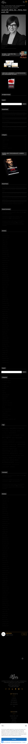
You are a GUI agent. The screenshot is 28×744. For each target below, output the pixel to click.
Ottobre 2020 (5, 307)
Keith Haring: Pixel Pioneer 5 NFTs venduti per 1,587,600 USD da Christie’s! (14, 120)
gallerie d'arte (14, 453)
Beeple (13, 437)
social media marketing (6, 464)
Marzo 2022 (4, 272)
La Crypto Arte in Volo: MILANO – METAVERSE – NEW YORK (13, 116)
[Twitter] (22, 689)
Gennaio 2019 (5, 340)
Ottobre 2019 (5, 327)
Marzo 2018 (4, 356)
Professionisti (5, 417)
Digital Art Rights (13, 448)
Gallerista (20, 453)
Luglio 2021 (4, 289)
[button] (26, 725)
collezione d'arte (21, 444)
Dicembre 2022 (5, 254)
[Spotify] (15, 689)
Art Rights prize (5, 386)
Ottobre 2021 (5, 282)
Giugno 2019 (5, 332)
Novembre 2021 (5, 280)
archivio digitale (13, 430)
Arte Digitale (16, 435)
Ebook (3, 407)
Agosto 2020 (5, 311)
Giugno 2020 (5, 315)
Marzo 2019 (4, 336)
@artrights (9, 633)
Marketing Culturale (6, 409)
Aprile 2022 (4, 270)
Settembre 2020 (5, 309)
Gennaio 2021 (5, 301)
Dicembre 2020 (5, 303)
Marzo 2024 (4, 233)
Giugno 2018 (5, 350)
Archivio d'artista (5, 430)
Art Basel (18, 430)
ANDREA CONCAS (16, 428)
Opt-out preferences (6, 742)
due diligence (14, 451)
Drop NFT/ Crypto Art (7, 405)
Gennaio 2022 (5, 276)
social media (17, 462)
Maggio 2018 (5, 352)
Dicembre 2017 (5, 362)
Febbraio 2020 (5, 323)
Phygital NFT (5, 413)
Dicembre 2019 (5, 325)
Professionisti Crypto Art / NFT (9, 419)
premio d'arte (14, 460)
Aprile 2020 (4, 319)
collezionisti (12, 446)
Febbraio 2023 (5, 250)
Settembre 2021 (5, 285)
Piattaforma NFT (13, 457)
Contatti (24, 742)
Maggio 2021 (5, 293)
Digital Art (4, 398)
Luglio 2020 (4, 313)
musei (22, 455)
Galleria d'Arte (5, 453)
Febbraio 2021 (5, 299)
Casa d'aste (4, 439)
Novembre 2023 (5, 235)
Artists (3, 390)
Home (2, 5)
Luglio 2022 (4, 264)
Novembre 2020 (5, 305)
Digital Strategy (6, 451)
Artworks (4, 392)
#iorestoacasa (5, 428)
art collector (5, 433)
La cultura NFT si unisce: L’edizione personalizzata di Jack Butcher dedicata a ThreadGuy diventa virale (13, 128)
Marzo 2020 (4, 321)
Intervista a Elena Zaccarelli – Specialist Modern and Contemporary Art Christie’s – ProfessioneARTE (13, 6)
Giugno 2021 (5, 291)
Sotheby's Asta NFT (5, 466)
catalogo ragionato (11, 439)
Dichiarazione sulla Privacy (16, 742)
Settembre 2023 (5, 238)
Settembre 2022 (5, 260)
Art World (4, 388)
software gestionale (15, 464)
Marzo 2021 (4, 297)
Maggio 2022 (5, 268)
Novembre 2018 (5, 342)
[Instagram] (9, 689)
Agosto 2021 (5, 287)
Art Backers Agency (6, 380)
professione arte (8, 462)
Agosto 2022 (5, 262)
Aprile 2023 (4, 246)
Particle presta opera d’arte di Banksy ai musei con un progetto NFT (13, 124)
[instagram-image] (5, 641)
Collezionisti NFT (6, 394)
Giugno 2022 (5, 266)
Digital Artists (5, 448)
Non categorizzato (6, 411)
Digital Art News (5, 400)
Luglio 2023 (4, 240)
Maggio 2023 (5, 244)
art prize (22, 435)
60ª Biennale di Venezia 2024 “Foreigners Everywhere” (13, 112)
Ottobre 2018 (5, 344)
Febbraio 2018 (5, 358)
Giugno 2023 (5, 242)
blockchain (19, 437)
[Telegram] (19, 689)
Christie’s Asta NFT (12, 444)
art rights (6, 437)
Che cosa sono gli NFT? (7, 213)
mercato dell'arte (15, 455)
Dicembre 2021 (5, 278)
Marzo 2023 (4, 248)
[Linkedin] (12, 689)
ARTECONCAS (12, 433)
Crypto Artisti (5, 396)
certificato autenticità (8, 442)
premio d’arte (5, 460)
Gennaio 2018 (5, 360)
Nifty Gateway (5, 457)
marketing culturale (6, 455)
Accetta (14, 739)
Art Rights (4, 384)
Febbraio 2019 (5, 338)
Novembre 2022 (5, 256)
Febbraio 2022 (5, 274)
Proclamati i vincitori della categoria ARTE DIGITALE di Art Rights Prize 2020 (13, 224)
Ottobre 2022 (5, 258)
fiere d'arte (21, 450)
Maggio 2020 (5, 317)
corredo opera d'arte (21, 446)
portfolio (19, 457)
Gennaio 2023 (5, 252)
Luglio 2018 (4, 348)
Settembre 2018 (5, 346)
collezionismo (5, 446)
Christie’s (5, 444)
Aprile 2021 (4, 295)
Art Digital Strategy (6, 382)
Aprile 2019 (4, 334)
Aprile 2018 (4, 354)
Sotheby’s (12, 466)
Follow (24, 634)
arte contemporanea (7, 435)
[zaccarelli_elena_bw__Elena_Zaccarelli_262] (13, 44)
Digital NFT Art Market (7, 403)
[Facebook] (6, 689)
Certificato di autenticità (20, 442)
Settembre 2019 (5, 329)
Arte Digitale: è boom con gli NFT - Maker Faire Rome (13, 212)
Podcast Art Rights (6, 415)
